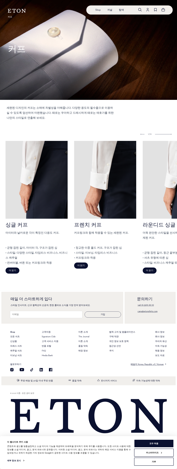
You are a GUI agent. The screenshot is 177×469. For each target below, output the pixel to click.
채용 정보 (160, 351)
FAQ (44, 351)
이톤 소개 (83, 341)
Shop (98, 10)
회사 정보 (160, 337)
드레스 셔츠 (16, 346)
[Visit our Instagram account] (12, 369)
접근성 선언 (115, 346)
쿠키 (111, 351)
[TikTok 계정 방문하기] (31, 369)
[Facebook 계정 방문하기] (50, 369)
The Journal (83, 337)
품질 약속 (83, 346)
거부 (154, 461)
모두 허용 (153, 443)
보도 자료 (160, 355)
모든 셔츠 (15, 337)
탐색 (121, 10)
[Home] (88, 416)
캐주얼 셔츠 (16, 351)
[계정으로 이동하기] (147, 9)
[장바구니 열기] (163, 9)
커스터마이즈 (152, 452)
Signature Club (49, 337)
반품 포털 (46, 346)
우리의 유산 (161, 341)
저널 (109, 10)
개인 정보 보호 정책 (119, 341)
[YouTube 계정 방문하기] (22, 369)
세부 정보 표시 (14, 460)
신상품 (13, 341)
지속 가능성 (161, 346)
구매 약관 (114, 337)
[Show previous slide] (142, 134)
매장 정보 (83, 351)
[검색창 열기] (140, 9)
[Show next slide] (163, 134)
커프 (10, 17)
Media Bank (47, 355)
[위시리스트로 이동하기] (155, 9)
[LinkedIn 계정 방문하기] (41, 369)
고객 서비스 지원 (50, 341)
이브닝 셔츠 (16, 355)
